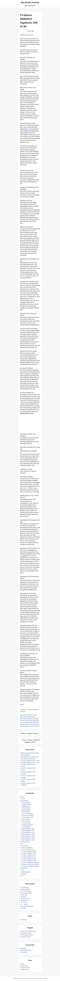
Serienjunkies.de (25, 898)
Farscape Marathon (27, 813)
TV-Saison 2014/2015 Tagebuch (30, 866)
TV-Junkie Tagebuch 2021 (28, 857)
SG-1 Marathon (26, 823)
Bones (25, 715)
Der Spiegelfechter (26, 950)
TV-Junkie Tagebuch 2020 (28, 855)
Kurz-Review (24, 845)
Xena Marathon (26, 826)
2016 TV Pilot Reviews (27, 849)
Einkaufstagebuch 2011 (28, 830)
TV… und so (24, 904)
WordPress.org (25, 969)
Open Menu (31, 5)
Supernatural (33, 724)
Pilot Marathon (26, 821)
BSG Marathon (26, 808)
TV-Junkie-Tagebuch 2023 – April (30, 760)
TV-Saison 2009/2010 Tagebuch (30, 862)
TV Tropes (23, 902)
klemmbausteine (26, 872)
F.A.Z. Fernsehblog (26, 891)
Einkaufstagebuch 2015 (28, 838)
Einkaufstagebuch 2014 (28, 836)
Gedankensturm (25, 842)
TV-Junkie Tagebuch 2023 (28, 860)
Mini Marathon (26, 819)
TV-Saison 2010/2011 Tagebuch (30, 864)
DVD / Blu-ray (24, 800)
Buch (22, 796)
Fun (22, 870)
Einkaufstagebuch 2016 (28, 840)
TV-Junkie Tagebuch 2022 (28, 858)
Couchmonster (25, 887)
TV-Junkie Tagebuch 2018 (28, 851)
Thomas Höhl (24, 900)
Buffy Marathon (26, 810)
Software (23, 874)
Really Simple (35, 978)
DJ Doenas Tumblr (26, 933)
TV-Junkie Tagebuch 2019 (28, 853)
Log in (22, 964)
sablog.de (23, 896)
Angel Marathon (26, 804)
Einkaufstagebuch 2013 (28, 834)
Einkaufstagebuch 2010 (28, 828)
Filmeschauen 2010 (27, 817)
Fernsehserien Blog (26, 893)
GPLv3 (45, 978)
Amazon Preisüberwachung (28, 931)
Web (22, 875)
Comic (23, 798)
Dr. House (22, 720)
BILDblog (23, 948)
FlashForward (29, 720)
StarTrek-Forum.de (26, 937)
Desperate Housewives (26, 718)
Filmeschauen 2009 (27, 815)
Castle (25, 716)
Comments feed (25, 967)
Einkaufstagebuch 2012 (28, 832)
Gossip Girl (36, 720)
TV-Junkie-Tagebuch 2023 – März (30, 762)
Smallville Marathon (27, 825)
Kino (22, 843)
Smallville (35, 722)
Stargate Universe (24, 724)
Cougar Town (31, 716)
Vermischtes (24, 868)
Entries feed (24, 965)
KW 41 (31, 35)
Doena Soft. (24, 919)
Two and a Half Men (34, 726)
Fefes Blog (24, 952)
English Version (24, 35)
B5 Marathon (25, 806)
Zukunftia (23, 908)
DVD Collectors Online (27, 935)
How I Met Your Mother (26, 722)
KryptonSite (24, 895)
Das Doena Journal (30, 2)
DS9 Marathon (26, 811)
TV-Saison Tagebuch (26, 847)
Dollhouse (36, 718)
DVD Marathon (25, 802)
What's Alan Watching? (27, 906)
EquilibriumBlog (25, 889)
